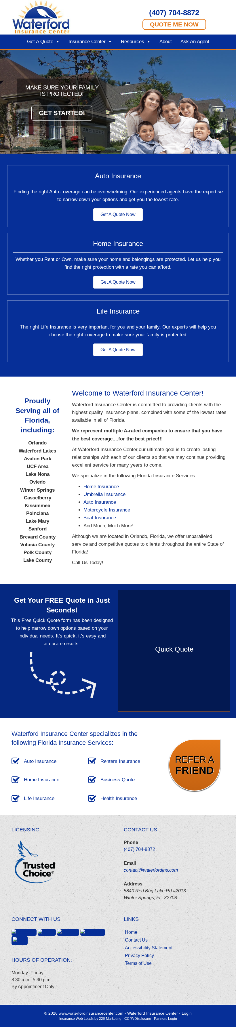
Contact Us (136, 940)
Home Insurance (101, 486)
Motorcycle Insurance (106, 510)
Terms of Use (138, 963)
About (165, 41)
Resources (132, 41)
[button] (174, 12)
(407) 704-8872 (139, 849)
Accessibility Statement (148, 947)
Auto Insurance (99, 502)
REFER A (194, 765)
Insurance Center (87, 41)
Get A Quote (40, 41)
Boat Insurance (99, 517)
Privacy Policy (139, 955)
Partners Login (165, 1019)
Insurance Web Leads (76, 1019)
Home (131, 932)
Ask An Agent (194, 41)
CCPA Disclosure (137, 1019)
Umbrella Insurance (104, 494)
